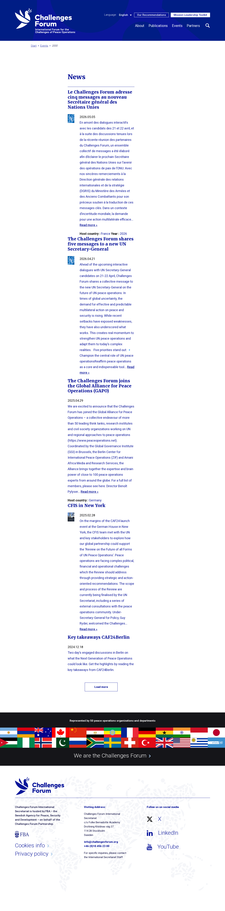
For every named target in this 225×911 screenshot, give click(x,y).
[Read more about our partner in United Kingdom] (164, 743)
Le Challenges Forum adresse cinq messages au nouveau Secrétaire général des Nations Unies (100, 99)
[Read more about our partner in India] (181, 733)
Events (177, 26)
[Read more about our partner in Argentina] (8, 733)
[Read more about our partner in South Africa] (95, 743)
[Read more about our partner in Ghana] (164, 733)
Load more (101, 687)
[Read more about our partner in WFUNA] (216, 743)
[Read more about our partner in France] (129, 733)
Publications (158, 26)
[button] (207, 25)
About (139, 26)
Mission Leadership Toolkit (190, 15)
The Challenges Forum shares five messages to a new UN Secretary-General (101, 244)
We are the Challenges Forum (110, 755)
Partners (193, 26)
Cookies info (30, 845)
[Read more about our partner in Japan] (216, 733)
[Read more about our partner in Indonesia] (199, 733)
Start (34, 45)
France (105, 233)
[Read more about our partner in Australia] (43, 733)
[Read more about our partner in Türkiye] (147, 743)
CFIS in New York (86, 505)
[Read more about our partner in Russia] (77, 743)
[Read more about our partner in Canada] (60, 733)
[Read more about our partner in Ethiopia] (112, 733)
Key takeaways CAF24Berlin (99, 637)
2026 (123, 233)
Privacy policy (31, 853)
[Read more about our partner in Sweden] (112, 743)
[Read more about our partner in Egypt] (95, 733)
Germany (95, 500)
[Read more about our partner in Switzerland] (129, 743)
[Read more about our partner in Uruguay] (199, 743)
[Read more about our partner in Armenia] (25, 733)
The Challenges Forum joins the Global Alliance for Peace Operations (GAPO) (99, 386)
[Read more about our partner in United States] (181, 743)
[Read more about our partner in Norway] (43, 743)
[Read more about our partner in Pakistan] (60, 743)
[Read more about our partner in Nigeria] (25, 743)
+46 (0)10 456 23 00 (96, 846)
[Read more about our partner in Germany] (147, 733)
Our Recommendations (151, 15)
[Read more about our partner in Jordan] (8, 743)
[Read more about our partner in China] (77, 733)
